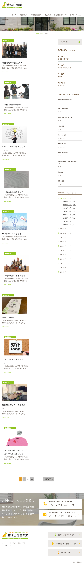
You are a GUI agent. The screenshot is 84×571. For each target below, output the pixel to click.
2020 (42, 33)
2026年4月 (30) (69, 215)
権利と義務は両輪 (63, 108)
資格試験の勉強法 (63, 152)
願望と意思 (61, 181)
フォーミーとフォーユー (64, 135)
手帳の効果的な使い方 (14, 192)
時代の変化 (61, 126)
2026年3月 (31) (69, 218)
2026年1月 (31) (69, 224)
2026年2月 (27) (69, 221)
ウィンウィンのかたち (11, 234)
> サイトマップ (6, 545)
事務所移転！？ (62, 144)
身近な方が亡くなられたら (65, 117)
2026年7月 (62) (69, 205)
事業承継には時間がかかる (65, 99)
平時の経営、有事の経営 (14, 276)
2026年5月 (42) (69, 211)
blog (7, 40)
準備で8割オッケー (12, 105)
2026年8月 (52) (69, 201)
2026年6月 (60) (69, 208)
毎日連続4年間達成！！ (12, 63)
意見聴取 (60, 172)
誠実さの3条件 (8, 317)
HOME (38, 33)
